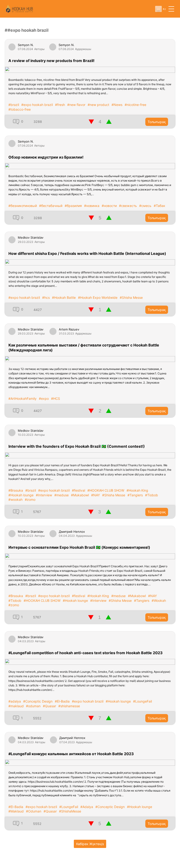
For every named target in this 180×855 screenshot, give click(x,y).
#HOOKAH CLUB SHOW (105, 490)
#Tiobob (151, 495)
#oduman (33, 706)
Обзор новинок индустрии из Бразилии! (45, 157)
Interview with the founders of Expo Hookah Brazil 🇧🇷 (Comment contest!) (76, 446)
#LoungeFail (142, 701)
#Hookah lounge (21, 495)
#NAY (95, 495)
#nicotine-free (135, 105)
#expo (44, 398)
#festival (78, 490)
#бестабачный (50, 206)
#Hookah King (137, 490)
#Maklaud (16, 811)
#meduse (61, 495)
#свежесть (128, 206)
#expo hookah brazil (37, 105)
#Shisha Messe (131, 297)
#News (117, 105)
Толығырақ (157, 122)
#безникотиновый (22, 206)
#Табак (159, 206)
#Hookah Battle (64, 297)
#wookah (15, 499)
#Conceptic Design (37, 701)
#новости (109, 206)
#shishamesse (69, 706)
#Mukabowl (80, 495)
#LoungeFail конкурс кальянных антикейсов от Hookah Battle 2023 (71, 753)
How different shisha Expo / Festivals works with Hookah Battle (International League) (87, 253)
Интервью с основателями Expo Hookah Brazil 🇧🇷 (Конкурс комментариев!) (79, 547)
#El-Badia (62, 701)
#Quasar (49, 706)
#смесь (145, 206)
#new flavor (76, 105)
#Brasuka (15, 490)
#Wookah (159, 600)
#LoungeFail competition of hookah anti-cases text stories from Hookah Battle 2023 (85, 652)
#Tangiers (135, 495)
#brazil (13, 105)
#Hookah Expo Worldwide (97, 297)
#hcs (46, 297)
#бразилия (73, 206)
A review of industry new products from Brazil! (51, 60)
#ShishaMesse (70, 811)
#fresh (60, 105)
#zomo (30, 499)
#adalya (14, 701)
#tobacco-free (19, 109)
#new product (98, 105)
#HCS (55, 398)
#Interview (44, 495)
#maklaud (16, 706)
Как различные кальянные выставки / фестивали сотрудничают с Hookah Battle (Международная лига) (83, 347)
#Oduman (33, 811)
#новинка (91, 206)
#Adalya (86, 807)
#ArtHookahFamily (22, 398)
